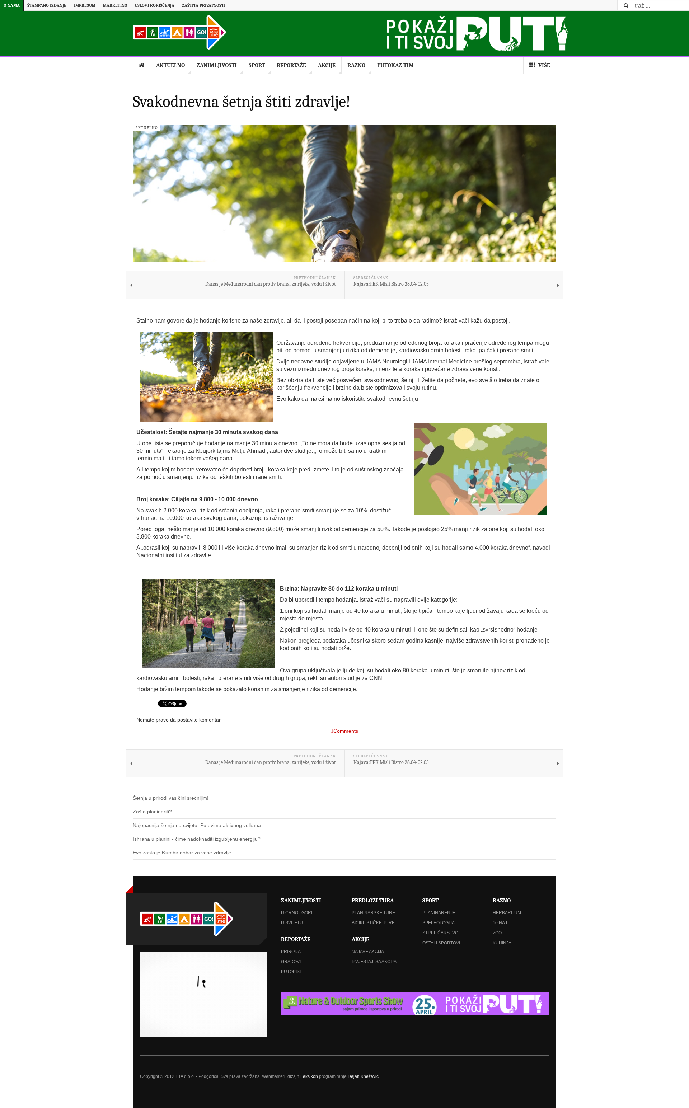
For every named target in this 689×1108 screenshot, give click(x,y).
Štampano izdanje (46, 5)
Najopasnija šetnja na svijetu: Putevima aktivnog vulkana (197, 825)
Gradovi (291, 961)
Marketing (115, 5)
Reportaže (291, 65)
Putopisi (291, 971)
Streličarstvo (440, 932)
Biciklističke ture (373, 922)
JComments (344, 731)
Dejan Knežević (363, 1076)
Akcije (327, 65)
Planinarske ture (373, 912)
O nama (12, 5)
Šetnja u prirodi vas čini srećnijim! (170, 798)
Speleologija (438, 922)
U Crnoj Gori (296, 912)
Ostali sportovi (441, 942)
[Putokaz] (179, 32)
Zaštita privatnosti (203, 5)
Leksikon (309, 1076)
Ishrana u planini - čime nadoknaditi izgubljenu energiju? (197, 839)
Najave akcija (368, 951)
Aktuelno (170, 65)
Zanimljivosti (217, 65)
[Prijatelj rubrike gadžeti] (415, 1003)
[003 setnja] (208, 623)
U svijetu (292, 922)
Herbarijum (507, 912)
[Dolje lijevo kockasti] (203, 994)
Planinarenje (438, 912)
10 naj (500, 922)
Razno (356, 65)
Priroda (291, 951)
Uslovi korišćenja (154, 5)
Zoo (497, 932)
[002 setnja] (481, 468)
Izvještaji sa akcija (374, 961)
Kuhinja (502, 942)
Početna (141, 65)
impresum (84, 5)
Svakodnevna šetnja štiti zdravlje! (242, 101)
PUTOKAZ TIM (395, 65)
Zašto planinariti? (152, 811)
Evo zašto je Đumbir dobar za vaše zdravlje (182, 852)
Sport (257, 65)
